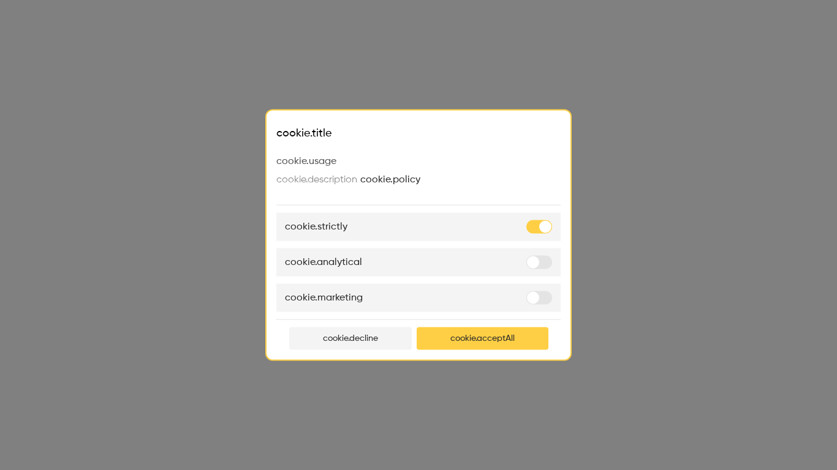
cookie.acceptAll (482, 338)
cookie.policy (390, 180)
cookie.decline (350, 338)
